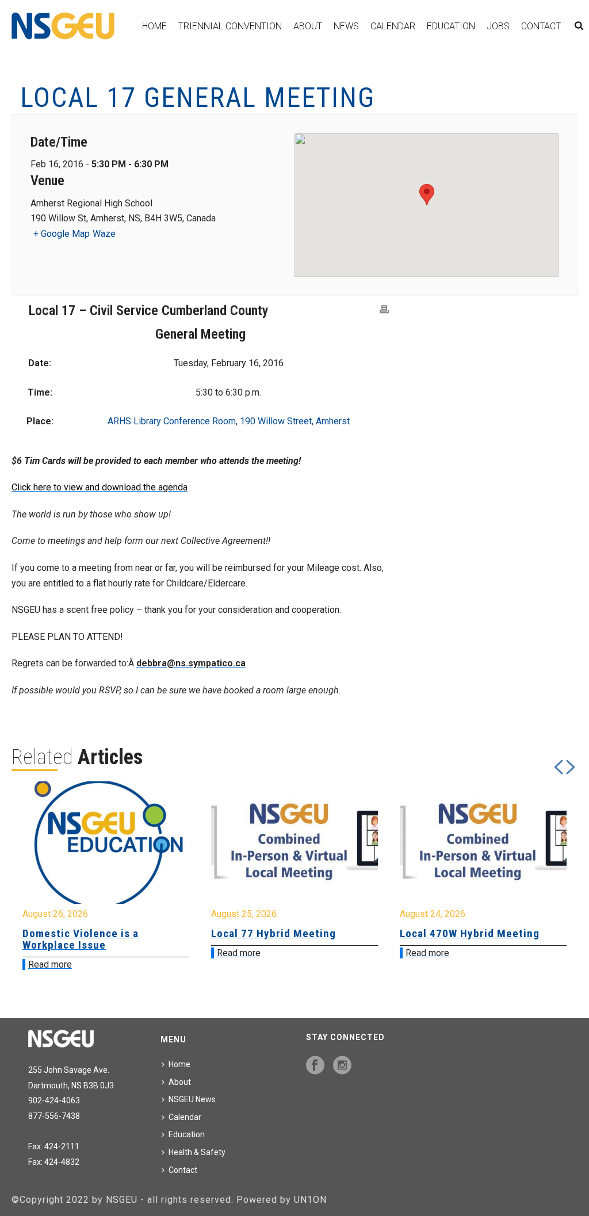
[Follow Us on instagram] (342, 1066)
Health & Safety (197, 1152)
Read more (50, 964)
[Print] (384, 309)
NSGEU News (192, 1099)
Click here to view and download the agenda (100, 487)
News (346, 26)
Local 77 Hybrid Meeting (273, 933)
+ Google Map (61, 233)
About (307, 26)
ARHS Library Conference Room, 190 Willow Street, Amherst (229, 421)
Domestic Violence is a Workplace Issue (80, 939)
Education (451, 26)
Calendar (392, 26)
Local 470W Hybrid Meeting (470, 933)
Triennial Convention (230, 26)
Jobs (498, 26)
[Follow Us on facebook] (315, 1066)
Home (154, 26)
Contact (541, 26)
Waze (104, 233)
